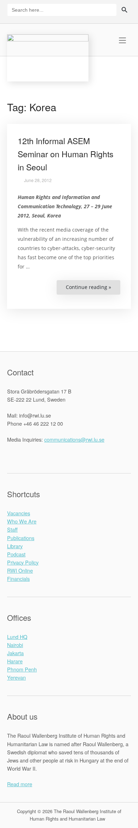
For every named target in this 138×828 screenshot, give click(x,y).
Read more (19, 784)
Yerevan (16, 677)
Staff (12, 529)
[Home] (47, 57)
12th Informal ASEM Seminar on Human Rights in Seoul (66, 154)
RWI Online (20, 570)
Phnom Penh (22, 669)
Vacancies (18, 513)
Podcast (16, 554)
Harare (15, 661)
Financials (18, 578)
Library (15, 546)
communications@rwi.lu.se (74, 439)
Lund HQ (17, 636)
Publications (20, 537)
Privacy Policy (23, 562)
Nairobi (15, 644)
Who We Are (21, 521)
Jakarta (15, 653)
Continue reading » (93, 289)
